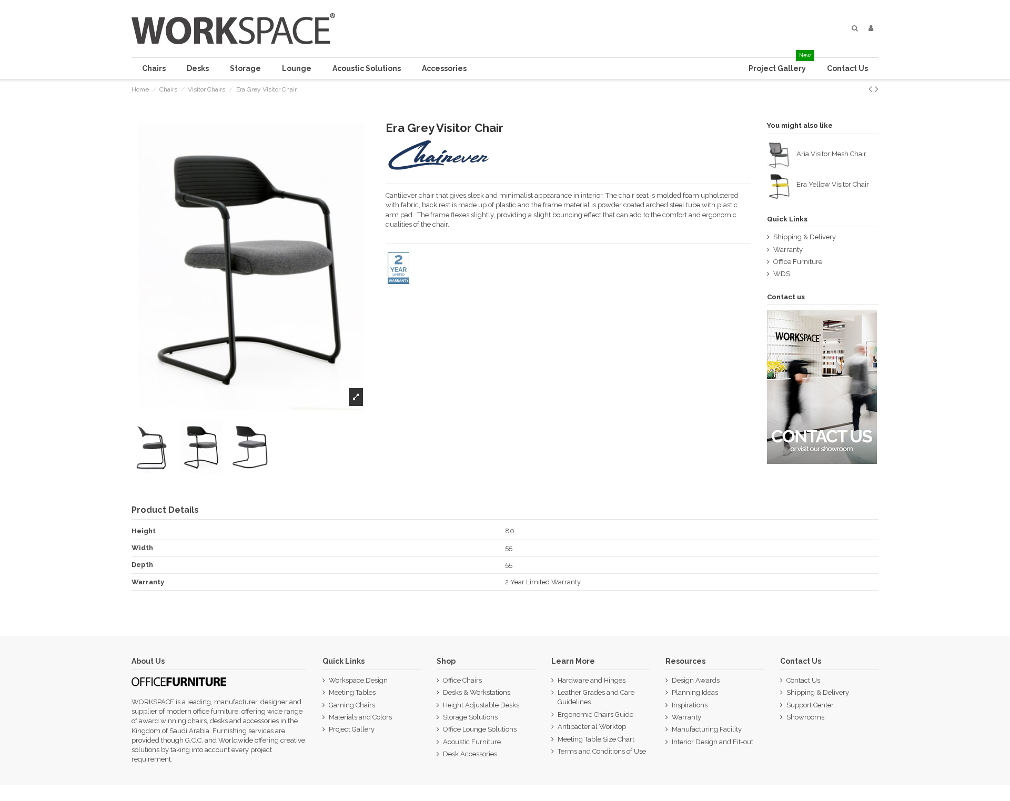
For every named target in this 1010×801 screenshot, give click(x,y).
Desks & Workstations (476, 692)
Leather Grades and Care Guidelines (596, 697)
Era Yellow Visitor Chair (832, 184)
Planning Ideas (695, 692)
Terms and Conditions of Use (602, 751)
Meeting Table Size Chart (596, 739)
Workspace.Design (358, 680)
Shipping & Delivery (804, 237)
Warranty (788, 250)
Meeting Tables (352, 692)
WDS (781, 274)
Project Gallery (352, 729)
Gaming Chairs (352, 705)
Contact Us (803, 680)
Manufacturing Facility (707, 729)
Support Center (810, 705)
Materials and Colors (360, 717)
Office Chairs (462, 680)
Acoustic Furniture (472, 742)
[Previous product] (871, 89)
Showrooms (805, 717)
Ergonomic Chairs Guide (595, 714)
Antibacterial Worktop (592, 727)
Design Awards (696, 680)
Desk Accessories (470, 754)
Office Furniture (797, 262)
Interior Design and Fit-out (712, 742)
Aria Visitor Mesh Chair (831, 154)
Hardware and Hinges (591, 680)
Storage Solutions (470, 717)
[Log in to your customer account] (870, 28)
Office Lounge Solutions (480, 729)
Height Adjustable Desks (481, 705)
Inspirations (690, 705)
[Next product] (876, 89)
